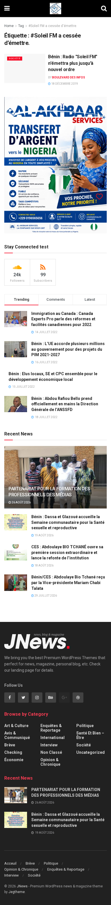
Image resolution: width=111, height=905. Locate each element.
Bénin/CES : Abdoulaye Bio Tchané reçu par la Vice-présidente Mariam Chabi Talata (68, 582)
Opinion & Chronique (50, 762)
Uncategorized (90, 752)
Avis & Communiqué (17, 735)
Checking (13, 752)
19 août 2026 (44, 535)
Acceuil (10, 863)
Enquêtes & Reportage (51, 727)
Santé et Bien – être (90, 735)
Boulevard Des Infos (68, 77)
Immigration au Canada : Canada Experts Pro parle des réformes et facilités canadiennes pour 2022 (63, 319)
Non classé (51, 752)
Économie (13, 759)
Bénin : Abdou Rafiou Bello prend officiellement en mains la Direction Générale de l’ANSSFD (64, 404)
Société (14, 58)
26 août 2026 (21, 502)
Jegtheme (17, 892)
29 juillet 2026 (45, 595)
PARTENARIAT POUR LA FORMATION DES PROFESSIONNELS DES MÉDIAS (49, 491)
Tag (21, 26)
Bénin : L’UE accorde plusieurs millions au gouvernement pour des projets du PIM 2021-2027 (68, 349)
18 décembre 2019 (64, 83)
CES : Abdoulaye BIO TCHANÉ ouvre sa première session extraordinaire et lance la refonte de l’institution (67, 552)
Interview (48, 745)
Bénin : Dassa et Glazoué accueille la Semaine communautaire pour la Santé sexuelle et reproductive (67, 522)
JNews (22, 886)
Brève (9, 745)
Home (9, 26)
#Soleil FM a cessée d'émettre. (52, 26)
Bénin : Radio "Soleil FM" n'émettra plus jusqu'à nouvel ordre (72, 63)
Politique (85, 725)
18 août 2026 (44, 565)
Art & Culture (16, 725)
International (52, 737)
